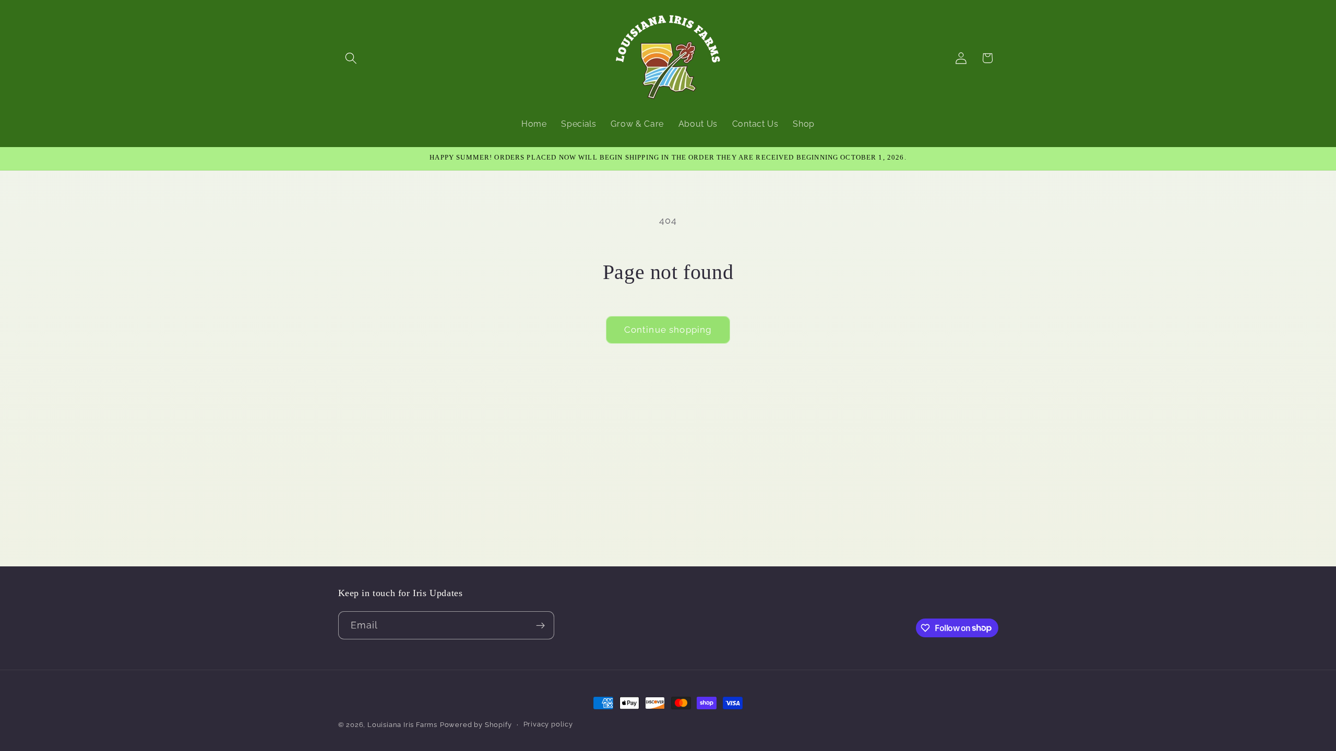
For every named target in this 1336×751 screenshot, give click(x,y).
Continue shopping (668, 329)
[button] (351, 58)
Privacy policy (548, 724)
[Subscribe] (540, 625)
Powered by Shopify (476, 725)
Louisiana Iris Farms (402, 725)
